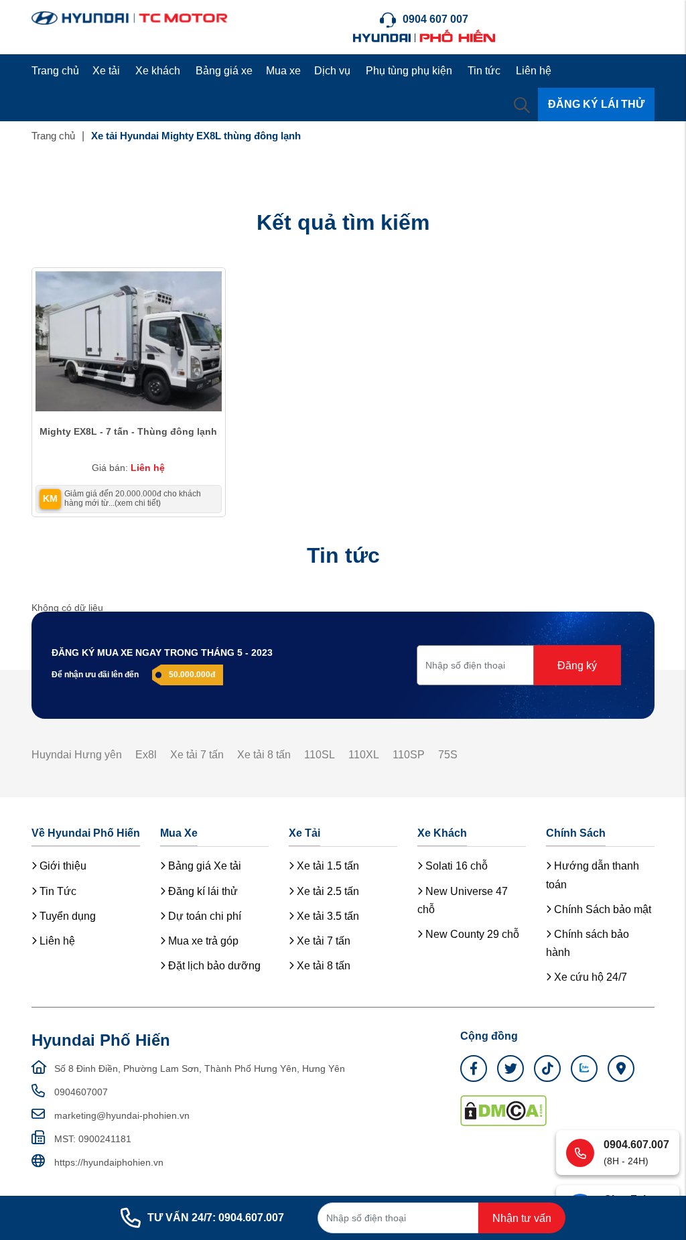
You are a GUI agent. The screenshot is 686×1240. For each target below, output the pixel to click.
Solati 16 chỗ (455, 866)
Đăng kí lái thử (201, 891)
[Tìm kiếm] (522, 104)
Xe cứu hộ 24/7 (589, 977)
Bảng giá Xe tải (203, 866)
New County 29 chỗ (471, 934)
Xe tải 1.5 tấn (326, 866)
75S (448, 754)
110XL (363, 754)
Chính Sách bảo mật (601, 909)
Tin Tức (56, 891)
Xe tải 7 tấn (197, 754)
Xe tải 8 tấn (264, 754)
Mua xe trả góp (201, 941)
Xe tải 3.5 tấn (326, 916)
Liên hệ (533, 70)
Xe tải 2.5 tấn (326, 891)
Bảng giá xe (224, 70)
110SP (409, 754)
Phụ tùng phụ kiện (409, 70)
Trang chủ (55, 70)
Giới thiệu (61, 866)
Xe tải (106, 70)
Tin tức (484, 70)
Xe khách (157, 70)
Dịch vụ (332, 70)
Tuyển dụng (66, 916)
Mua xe (283, 70)
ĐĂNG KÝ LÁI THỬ (596, 104)
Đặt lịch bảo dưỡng (213, 965)
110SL (319, 754)
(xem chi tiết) (138, 503)
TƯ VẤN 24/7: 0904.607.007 (215, 1217)
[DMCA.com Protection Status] (503, 1109)
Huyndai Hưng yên (76, 754)
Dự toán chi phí (203, 916)
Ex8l (146, 754)
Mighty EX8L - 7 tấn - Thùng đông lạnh (128, 431)
